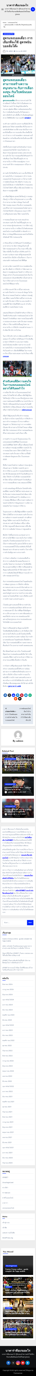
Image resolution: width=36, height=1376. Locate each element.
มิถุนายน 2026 (7, 994)
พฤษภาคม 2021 (8, 1132)
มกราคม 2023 (7, 1030)
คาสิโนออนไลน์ (7, 1198)
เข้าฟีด (4, 1228)
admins (10, 792)
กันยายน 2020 (7, 1163)
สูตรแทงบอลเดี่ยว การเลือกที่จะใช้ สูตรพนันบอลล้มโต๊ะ (17, 42)
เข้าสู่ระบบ (6, 1222)
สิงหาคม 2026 (7, 984)
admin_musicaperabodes (16, 766)
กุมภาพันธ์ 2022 (8, 1086)
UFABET (5, 1177)
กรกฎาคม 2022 (8, 1061)
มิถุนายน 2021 (7, 1127)
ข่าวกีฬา (5, 1188)
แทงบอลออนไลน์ (9, 34)
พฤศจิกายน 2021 (8, 1102)
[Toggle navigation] (2, 9)
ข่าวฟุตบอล (6, 1193)
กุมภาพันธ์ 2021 (8, 1147)
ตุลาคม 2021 (6, 1107)
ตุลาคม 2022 (7, 1045)
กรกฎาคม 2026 (8, 989)
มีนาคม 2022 (7, 1081)
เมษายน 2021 (7, 1137)
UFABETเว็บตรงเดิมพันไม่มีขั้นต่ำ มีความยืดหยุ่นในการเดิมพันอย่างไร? (17, 1335)
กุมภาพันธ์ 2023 (8, 1025)
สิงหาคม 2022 (7, 1056)
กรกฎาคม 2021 (7, 1122)
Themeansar (17, 1373)
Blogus (28, 1370)
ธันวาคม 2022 (7, 1035)
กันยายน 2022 (7, 1051)
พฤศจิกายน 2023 (8, 1015)
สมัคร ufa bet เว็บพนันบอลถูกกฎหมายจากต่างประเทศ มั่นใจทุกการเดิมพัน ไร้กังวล (18, 1292)
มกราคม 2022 (7, 1091)
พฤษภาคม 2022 (8, 1071)
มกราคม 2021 (7, 1153)
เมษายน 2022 (7, 1076)
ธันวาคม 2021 (7, 1096)
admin (11, 51)
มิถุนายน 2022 (7, 1066)
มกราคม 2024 (7, 1005)
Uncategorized (7, 1182)
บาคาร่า (5, 1203)
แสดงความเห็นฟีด (8, 1233)
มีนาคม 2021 (7, 1142)
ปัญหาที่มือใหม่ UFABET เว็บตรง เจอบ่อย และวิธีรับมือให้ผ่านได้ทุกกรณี (18, 1314)
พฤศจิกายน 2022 (8, 1040)
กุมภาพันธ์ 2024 (8, 1000)
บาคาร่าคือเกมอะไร (17, 5)
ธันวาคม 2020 (7, 1158)
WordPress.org (7, 1238)
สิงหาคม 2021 (7, 1117)
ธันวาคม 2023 (7, 1010)
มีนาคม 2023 (7, 1020)
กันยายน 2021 (7, 1112)
